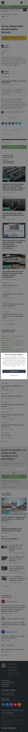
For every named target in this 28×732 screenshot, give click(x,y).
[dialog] (14, 366)
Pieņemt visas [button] (14, 371)
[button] (14, 375)
